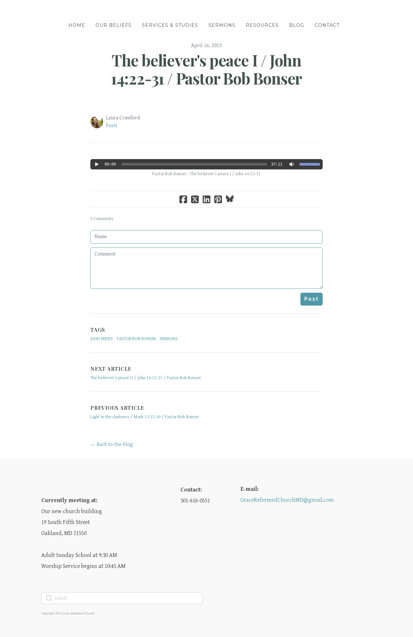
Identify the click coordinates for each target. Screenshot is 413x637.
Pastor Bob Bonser (136, 338)
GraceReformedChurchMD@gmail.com (287, 500)
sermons (169, 338)
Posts (111, 126)
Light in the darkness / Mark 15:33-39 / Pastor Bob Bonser (144, 417)
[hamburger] (13, 10)
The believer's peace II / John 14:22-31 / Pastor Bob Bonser (145, 377)
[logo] (206, 11)
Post (311, 299)
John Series (101, 338)
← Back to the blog (111, 444)
